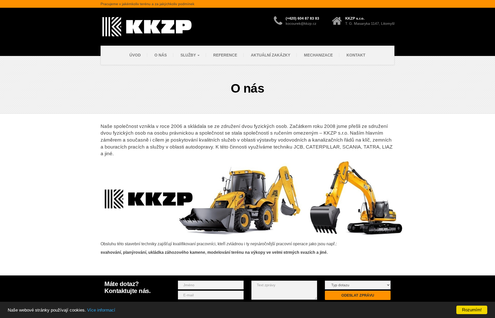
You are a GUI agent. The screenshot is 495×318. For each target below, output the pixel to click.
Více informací (101, 310)
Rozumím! (472, 309)
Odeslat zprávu (357, 295)
